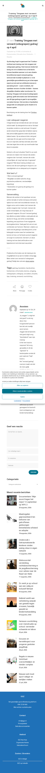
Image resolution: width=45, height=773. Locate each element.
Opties (22, 397)
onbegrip (20, 274)
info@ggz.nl (22, 721)
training (13, 276)
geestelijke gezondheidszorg (20, 702)
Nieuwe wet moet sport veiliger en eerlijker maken (26, 677)
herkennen (11, 271)
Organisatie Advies (22, 742)
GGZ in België (22, 759)
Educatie (20, 54)
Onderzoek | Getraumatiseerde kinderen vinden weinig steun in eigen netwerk (28, 545)
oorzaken (27, 274)
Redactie (30, 54)
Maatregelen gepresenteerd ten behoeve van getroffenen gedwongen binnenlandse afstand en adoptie (28, 522)
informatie (19, 271)
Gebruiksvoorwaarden (22, 726)
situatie (34, 274)
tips (8, 276)
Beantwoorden (29, 312)
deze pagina (30, 261)
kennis (26, 271)
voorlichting (28, 276)
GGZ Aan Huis (22, 740)
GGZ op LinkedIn (22, 763)
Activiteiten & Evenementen (22, 17)
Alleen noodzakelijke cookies (22, 391)
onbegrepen (11, 274)
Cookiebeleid (17, 401)
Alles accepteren (22, 385)
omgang (33, 271)
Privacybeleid (26, 401)
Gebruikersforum (22, 745)
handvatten (30, 268)
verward (20, 276)
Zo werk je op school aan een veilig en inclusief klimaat (28, 586)
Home (10, 17)
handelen (21, 268)
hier (35, 256)
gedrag (15, 268)
